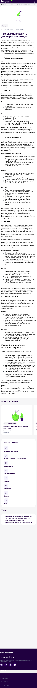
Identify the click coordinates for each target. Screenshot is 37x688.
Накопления (4, 675)
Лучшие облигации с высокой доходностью (18, 522)
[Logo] (7, 1)
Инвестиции (4, 678)
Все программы (5, 682)
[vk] (1, 665)
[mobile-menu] (34, 1)
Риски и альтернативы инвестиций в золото (18, 516)
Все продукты (4, 685)
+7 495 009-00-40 (6, 652)
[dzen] (10, 665)
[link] (3, 4)
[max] (15, 665)
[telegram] (6, 665)
